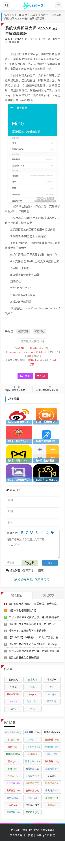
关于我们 (15, 830)
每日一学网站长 (15, 39)
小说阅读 (51, 790)
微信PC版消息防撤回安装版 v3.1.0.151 (23, 390)
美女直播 (32, 732)
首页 (24, 15)
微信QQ (13, 797)
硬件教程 (32, 783)
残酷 (32, 686)
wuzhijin (51, 694)
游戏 (13, 739)
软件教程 (13, 754)
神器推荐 (39, 331)
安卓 (32, 15)
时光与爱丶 (32, 701)
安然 (32, 708)
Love (13, 708)
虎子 (51, 686)
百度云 (13, 776)
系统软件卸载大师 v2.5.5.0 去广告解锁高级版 (33, 16)
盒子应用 (32, 790)
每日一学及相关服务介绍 (22, 610)
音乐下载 (13, 783)
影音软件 (32, 761)
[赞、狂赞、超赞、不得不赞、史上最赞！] (52, 532)
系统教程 (51, 768)
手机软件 (52, 746)
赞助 (24, 830)
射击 (13, 768)
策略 (13, 805)
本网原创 (51, 797)
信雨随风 (13, 679)
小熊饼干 (51, 679)
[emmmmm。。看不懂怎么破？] (47, 532)
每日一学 (25, 835)
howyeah (32, 694)
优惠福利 (32, 805)
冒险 (13, 746)
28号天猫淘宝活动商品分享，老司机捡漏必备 (33, 617)
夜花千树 (51, 701)
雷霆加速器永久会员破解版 (23, 657)
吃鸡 (32, 797)
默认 (14, 42)
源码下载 (13, 812)
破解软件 (23, 331)
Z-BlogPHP (43, 835)
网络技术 (51, 783)
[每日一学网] (32, 5)
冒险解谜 (32, 768)
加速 (51, 805)
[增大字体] (18, 42)
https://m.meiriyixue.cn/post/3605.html (27, 352)
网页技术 (32, 812)
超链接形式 (33, 360)
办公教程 (52, 761)
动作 (32, 739)
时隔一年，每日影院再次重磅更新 (27, 630)
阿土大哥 (32, 679)
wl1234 (13, 701)
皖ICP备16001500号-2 (42, 830)
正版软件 (32, 776)
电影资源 (13, 790)
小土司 (13, 686)
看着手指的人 (13, 694)
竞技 (13, 761)
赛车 (51, 776)
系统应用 (43, 15)
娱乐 (52, 754)
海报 (27, 376)
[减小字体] (10, 42)
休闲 (32, 754)
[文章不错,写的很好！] (42, 532)
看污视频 (52, 732)
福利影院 (13, 732)
